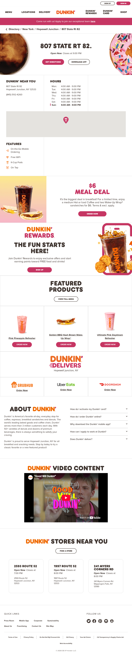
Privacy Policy (29, 637)
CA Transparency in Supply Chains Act (110, 637)
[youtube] (111, 621)
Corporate (38, 621)
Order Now (92, 214)
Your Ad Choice (85, 637)
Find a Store (66, 551)
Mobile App (24, 621)
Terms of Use (13, 637)
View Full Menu (66, 299)
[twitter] (88, 621)
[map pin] (66, 120)
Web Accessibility (66, 643)
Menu (8, 12)
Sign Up (107, 3)
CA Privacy (70, 637)
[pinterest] (100, 621)
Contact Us (36, 626)
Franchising (22, 626)
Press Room (9, 621)
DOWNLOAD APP (79, 62)
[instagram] (106, 621)
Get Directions (53, 62)
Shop (123, 12)
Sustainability (53, 621)
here (93, 21)
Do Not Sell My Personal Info (50, 637)
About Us (8, 626)
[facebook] (94, 621)
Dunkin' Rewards (91, 12)
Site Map (50, 626)
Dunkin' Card (108, 12)
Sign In (123, 3)
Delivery (44, 12)
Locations (28, 12)
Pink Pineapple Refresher (22, 338)
